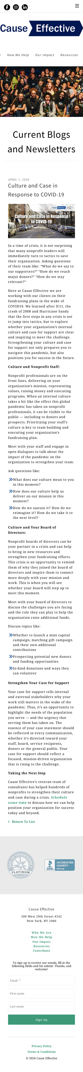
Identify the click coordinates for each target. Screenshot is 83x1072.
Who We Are (42, 932)
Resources (69, 55)
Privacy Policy (42, 1046)
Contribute (41, 950)
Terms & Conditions (41, 1052)
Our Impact (44, 55)
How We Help (18, 55)
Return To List (23, 821)
